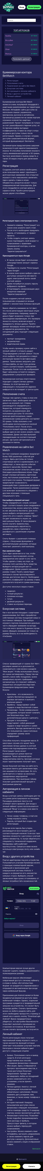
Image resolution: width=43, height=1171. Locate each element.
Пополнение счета (15, 83)
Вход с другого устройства (19, 94)
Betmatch (23, 1159)
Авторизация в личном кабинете (21, 91)
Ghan (7, 49)
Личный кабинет (14, 96)
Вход (22, 7)
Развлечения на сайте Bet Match (21, 86)
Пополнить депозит (21, 59)
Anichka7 (9, 45)
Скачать (31, 1166)
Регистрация (11, 1166)
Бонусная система (15, 88)
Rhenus (8, 54)
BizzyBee (9, 40)
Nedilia (8, 36)
